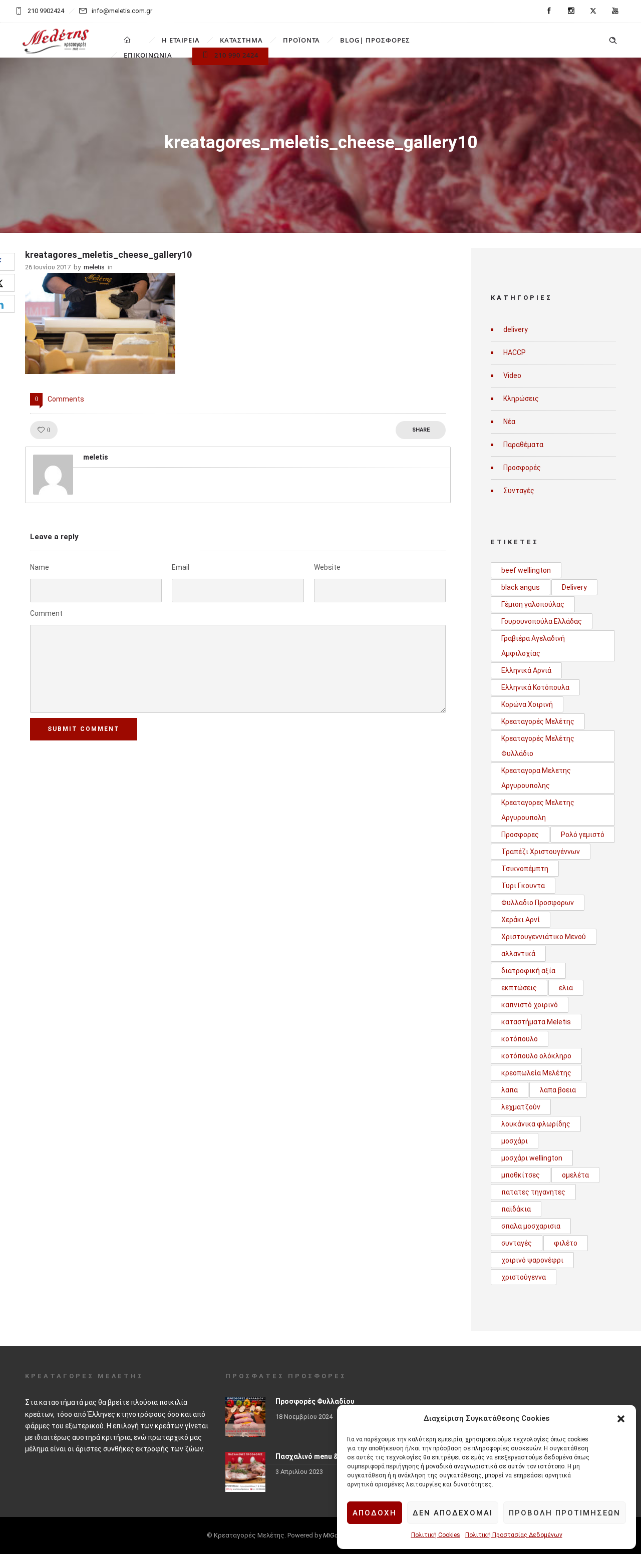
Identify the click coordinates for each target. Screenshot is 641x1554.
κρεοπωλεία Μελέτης (536, 1073)
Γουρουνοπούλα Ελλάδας (541, 621)
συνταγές (516, 1243)
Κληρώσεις (521, 399)
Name (39, 567)
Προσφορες (520, 835)
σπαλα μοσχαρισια (530, 1226)
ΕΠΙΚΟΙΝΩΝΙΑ (148, 55)
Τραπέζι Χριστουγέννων (540, 852)
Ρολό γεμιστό (582, 835)
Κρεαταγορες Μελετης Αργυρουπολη (537, 810)
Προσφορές (522, 468)
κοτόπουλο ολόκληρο (536, 1056)
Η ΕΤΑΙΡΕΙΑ (181, 40)
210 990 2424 (236, 55)
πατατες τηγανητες (533, 1192)
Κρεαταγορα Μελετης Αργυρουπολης (536, 778)
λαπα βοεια (558, 1090)
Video (512, 375)
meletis (94, 267)
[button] (621, 1419)
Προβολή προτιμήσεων (564, 1512)
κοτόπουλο (519, 1039)
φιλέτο (565, 1243)
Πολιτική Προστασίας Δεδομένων (513, 1534)
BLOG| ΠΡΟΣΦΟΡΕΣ (375, 40)
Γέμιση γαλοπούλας (532, 604)
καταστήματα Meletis (536, 1022)
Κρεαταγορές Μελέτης (537, 721)
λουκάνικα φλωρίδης (535, 1124)
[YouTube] (615, 11)
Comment (46, 613)
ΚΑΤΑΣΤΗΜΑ (241, 40)
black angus (520, 587)
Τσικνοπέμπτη (524, 869)
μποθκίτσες (520, 1175)
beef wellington (526, 570)
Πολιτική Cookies (435, 1534)
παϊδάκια (516, 1209)
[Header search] (612, 40)
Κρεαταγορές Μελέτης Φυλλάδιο (537, 745)
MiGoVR (334, 1535)
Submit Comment (84, 728)
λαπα (509, 1090)
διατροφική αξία (528, 971)
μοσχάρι (514, 1141)
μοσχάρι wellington (531, 1158)
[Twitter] (593, 11)
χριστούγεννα (523, 1277)
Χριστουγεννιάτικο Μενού (543, 937)
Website (327, 567)
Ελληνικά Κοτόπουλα (535, 687)
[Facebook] (549, 11)
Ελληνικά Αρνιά (526, 670)
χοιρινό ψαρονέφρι (532, 1260)
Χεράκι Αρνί (520, 920)
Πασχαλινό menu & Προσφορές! (328, 1456)
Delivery (574, 587)
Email (180, 567)
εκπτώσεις (519, 988)
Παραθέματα (523, 445)
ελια (566, 988)
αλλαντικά (518, 954)
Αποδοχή (375, 1512)
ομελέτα (575, 1175)
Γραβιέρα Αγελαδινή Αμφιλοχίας (533, 645)
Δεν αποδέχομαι (453, 1512)
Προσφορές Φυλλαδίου (315, 1401)
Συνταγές (518, 491)
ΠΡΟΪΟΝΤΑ (301, 40)
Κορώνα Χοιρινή (527, 704)
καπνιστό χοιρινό (529, 1005)
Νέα (509, 422)
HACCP (514, 352)
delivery (515, 329)
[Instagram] (571, 11)
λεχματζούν (520, 1107)
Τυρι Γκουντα (523, 886)
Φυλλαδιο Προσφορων (537, 903)
